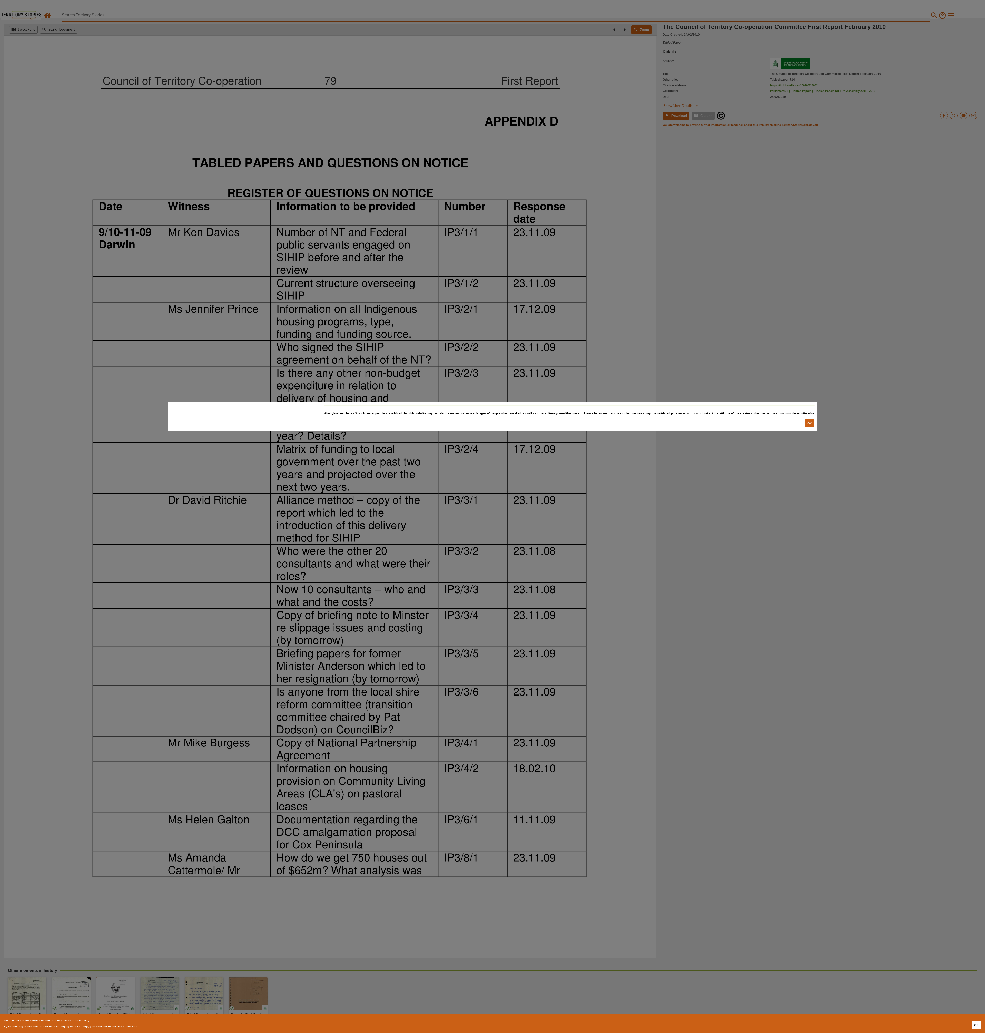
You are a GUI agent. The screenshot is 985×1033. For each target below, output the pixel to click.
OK (809, 423)
